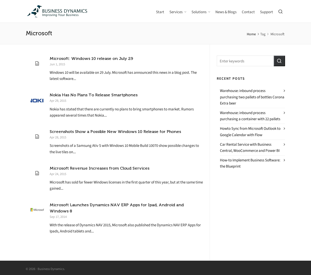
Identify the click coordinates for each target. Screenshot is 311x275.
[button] (279, 61)
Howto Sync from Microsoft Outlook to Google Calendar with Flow (250, 131)
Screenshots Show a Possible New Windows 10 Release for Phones (115, 131)
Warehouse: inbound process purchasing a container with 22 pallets (250, 116)
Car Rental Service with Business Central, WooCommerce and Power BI (250, 147)
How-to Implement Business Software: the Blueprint (250, 163)
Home (251, 34)
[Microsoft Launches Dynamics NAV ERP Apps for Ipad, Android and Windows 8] (37, 210)
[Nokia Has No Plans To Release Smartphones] (37, 100)
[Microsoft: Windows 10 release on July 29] (37, 63)
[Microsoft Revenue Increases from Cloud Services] (37, 173)
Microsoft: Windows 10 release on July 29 (91, 58)
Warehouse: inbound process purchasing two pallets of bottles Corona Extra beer (252, 97)
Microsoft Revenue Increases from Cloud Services (99, 168)
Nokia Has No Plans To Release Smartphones (94, 95)
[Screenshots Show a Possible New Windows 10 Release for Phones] (37, 137)
